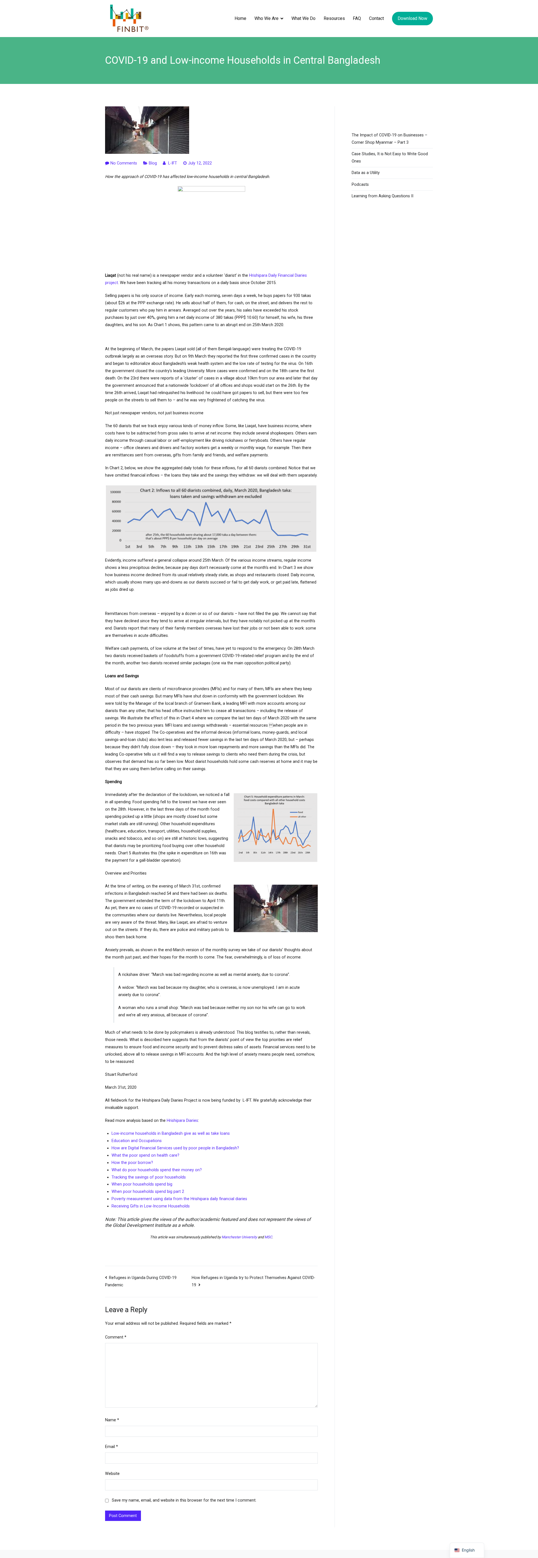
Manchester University (239, 1237)
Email (111, 1446)
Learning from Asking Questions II (382, 196)
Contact (376, 18)
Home (240, 18)
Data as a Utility (366, 172)
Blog (153, 163)
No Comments (123, 163)
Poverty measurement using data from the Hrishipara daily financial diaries (179, 1198)
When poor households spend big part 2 (148, 1191)
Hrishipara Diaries (182, 1120)
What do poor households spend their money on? (157, 1170)
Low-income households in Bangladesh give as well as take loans (171, 1133)
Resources (334, 18)
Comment (115, 1337)
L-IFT (172, 163)
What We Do (303, 18)
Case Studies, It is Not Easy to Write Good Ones (390, 158)
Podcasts (360, 184)
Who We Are (266, 18)
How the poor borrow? (132, 1162)
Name (112, 1420)
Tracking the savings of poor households (149, 1177)
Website (112, 1473)
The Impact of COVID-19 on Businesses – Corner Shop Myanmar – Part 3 (389, 139)
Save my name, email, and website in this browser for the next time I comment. (184, 1500)
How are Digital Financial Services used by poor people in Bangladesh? (175, 1148)
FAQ (357, 18)
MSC (268, 1237)
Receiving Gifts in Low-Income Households (151, 1206)
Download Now (412, 18)
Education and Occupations (137, 1140)
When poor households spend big (142, 1184)
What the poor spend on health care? (145, 1155)
